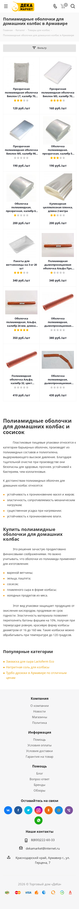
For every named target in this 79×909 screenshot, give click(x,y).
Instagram (38, 810)
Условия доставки (39, 751)
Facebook (18, 810)
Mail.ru (59, 810)
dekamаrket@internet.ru (43, 848)
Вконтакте (8, 810)
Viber (69, 810)
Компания (39, 698)
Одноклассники (49, 810)
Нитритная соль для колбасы (27, 667)
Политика (39, 723)
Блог (39, 773)
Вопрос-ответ (39, 779)
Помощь (39, 739)
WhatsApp (38, 820)
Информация (39, 732)
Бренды (39, 785)
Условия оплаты (40, 745)
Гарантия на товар (39, 756)
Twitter (28, 810)
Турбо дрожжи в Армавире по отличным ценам (36, 675)
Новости (39, 711)
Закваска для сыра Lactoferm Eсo (30, 661)
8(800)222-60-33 (43, 840)
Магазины (39, 717)
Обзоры (39, 790)
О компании (39, 706)
